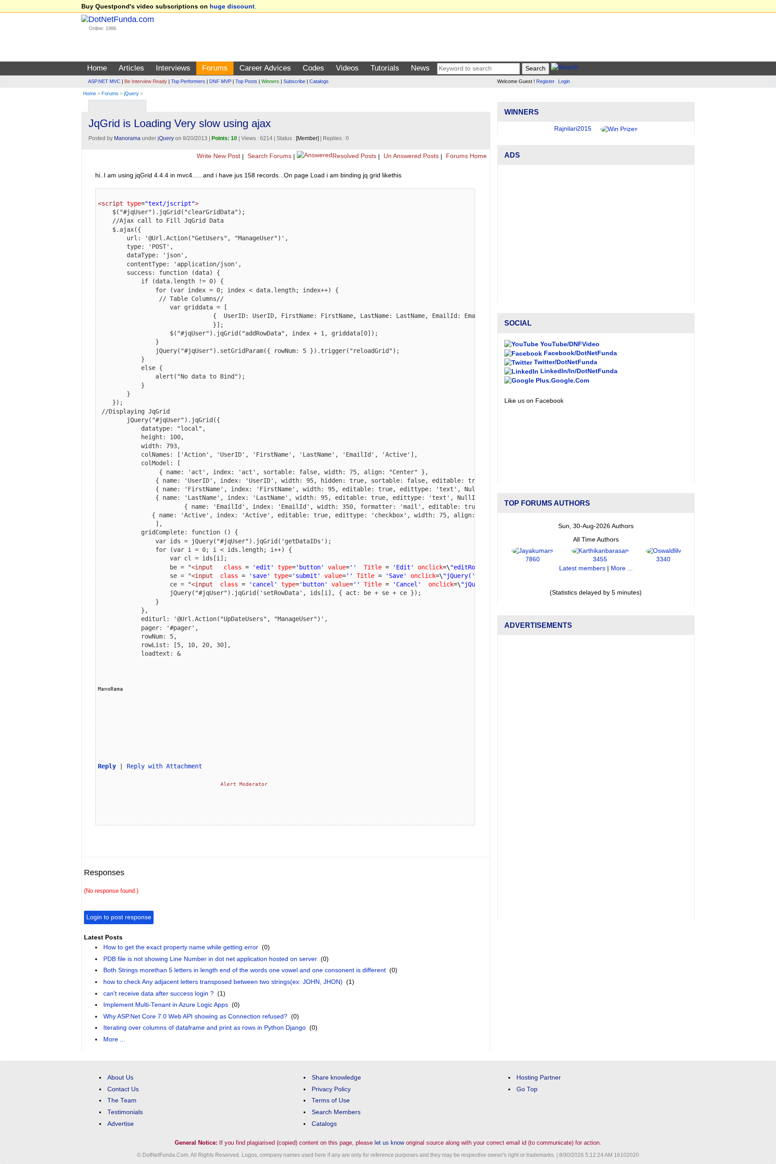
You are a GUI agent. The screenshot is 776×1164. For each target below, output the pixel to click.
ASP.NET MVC (104, 81)
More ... (114, 1039)
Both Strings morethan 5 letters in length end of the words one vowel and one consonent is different (244, 970)
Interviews (173, 68)
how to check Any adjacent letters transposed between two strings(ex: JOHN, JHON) (223, 982)
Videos (347, 68)
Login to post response (118, 917)
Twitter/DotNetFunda (564, 362)
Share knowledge (336, 1077)
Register (545, 81)
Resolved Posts (354, 156)
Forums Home (465, 156)
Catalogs (319, 81)
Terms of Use (331, 1100)
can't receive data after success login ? (158, 993)
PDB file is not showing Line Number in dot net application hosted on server (210, 959)
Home (97, 68)
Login (564, 81)
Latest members (582, 568)
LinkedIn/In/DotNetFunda (577, 371)
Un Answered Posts (410, 156)
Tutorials (384, 68)
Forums (215, 68)
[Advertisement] (596, 234)
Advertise (120, 1123)
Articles (131, 68)
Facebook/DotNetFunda (579, 353)
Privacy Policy (331, 1089)
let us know (389, 1142)
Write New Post (217, 156)
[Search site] (564, 68)
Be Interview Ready (145, 81)
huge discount (232, 6)
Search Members (336, 1112)
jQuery (131, 93)
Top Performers (188, 81)
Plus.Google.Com (561, 380)
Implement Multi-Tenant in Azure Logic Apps (165, 1004)
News (420, 68)
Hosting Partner (538, 1077)
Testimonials (125, 1112)
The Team (122, 1100)
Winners (270, 81)
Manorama (127, 138)
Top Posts (246, 81)
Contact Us (123, 1089)
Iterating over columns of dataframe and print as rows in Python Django (204, 1027)
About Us (120, 1077)
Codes (313, 68)
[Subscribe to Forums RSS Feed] (482, 104)
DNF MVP (220, 81)
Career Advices (265, 68)
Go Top (527, 1089)
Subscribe (294, 81)
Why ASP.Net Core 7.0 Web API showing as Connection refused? (195, 1016)
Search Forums (268, 156)
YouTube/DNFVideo (569, 344)
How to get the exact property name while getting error (180, 947)
